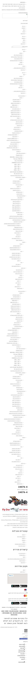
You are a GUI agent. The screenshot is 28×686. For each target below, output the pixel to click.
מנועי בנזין (18, 264)
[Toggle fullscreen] (24, 633)
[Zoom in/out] (23, 633)
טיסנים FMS (14, 105)
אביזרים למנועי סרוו (16, 238)
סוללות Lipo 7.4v (16, 203)
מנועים (21, 62)
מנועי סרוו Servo (19, 231)
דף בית (23, 26)
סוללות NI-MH (19, 212)
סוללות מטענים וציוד (18, 59)
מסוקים (20, 179)
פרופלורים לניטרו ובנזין (15, 142)
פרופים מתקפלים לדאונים (12, 140)
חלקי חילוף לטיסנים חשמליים (16, 120)
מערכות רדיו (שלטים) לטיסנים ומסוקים (12, 223)
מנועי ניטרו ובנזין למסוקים (14, 257)
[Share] (25, 633)
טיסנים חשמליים (16, 101)
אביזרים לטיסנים (18, 123)
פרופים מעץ (14, 136)
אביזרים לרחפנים (16, 190)
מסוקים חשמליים (16, 181)
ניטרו (21, 251)
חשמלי (21, 244)
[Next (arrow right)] (25, 635)
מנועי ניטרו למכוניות (16, 255)
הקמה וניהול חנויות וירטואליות (6, 627)
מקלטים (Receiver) (18, 227)
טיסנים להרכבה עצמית (15, 110)
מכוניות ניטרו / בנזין (18, 160)
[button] (23, 638)
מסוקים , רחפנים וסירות (20, 177)
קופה (24, 30)
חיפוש (26, 46)
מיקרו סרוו (18, 236)
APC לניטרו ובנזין (13, 144)
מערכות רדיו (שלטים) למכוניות (14, 225)
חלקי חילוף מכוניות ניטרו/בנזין (16, 175)
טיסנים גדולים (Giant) (15, 112)
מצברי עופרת (19, 214)
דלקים (18, 281)
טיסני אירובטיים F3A (15, 114)
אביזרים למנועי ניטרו (16, 259)
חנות (24, 51)
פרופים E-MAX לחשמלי (12, 138)
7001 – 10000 (17, 170)
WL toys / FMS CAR (18, 159)
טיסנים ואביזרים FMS (15, 103)
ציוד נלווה (20, 64)
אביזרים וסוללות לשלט (17, 229)
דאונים (18, 118)
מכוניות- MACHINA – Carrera (16, 157)
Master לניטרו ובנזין (13, 146)
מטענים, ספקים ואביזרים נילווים (16, 216)
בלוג (11, 613)
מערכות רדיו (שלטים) (18, 221)
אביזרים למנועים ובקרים (15, 249)
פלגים (18, 260)
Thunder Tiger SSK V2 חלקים (16, 172)
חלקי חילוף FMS (13, 107)
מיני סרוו (18, 234)
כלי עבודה (20, 277)
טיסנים (20, 53)
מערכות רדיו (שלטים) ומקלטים (16, 60)
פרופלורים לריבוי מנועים (15, 188)
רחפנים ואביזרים (19, 184)
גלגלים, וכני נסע (19, 122)
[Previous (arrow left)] (26, 635)
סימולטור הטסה (19, 240)
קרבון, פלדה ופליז (18, 273)
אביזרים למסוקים (16, 183)
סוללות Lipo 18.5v (16, 209)
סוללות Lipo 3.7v (16, 201)
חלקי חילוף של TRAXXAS (17, 162)
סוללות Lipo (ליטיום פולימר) (16, 199)
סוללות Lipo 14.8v (16, 207)
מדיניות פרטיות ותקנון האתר (19, 68)
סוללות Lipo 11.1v (16, 205)
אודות (24, 31)
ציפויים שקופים (16, 129)
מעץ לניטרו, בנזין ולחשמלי (12, 147)
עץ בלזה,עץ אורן (19, 270)
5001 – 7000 (17, 168)
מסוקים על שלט (6, 613)
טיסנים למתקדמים (16, 109)
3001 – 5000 (17, 166)
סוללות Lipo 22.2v (16, 210)
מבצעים (23, 28)
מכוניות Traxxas (19, 155)
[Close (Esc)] (26, 633)
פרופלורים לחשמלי (16, 133)
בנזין (21, 262)
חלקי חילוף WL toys (18, 173)
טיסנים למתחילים (16, 99)
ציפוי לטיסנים (19, 125)
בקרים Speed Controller (15, 247)
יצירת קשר (23, 33)
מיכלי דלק (18, 283)
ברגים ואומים (19, 288)
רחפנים (18, 186)
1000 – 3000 (17, 164)
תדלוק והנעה (17, 286)
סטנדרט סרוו (17, 233)
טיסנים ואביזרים (21, 96)
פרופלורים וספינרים (18, 131)
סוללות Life (20, 197)
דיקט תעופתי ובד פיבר (17, 272)
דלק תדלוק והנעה (18, 279)
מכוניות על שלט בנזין (13, 611)
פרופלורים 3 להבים (16, 149)
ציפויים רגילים (17, 127)
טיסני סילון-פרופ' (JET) (15, 116)
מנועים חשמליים (16, 246)
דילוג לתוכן (25, 637)
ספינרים (18, 151)
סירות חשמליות (19, 192)
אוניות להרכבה (19, 194)
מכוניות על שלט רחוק (18, 55)
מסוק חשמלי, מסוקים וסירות (16, 57)
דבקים (21, 275)
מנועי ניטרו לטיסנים (16, 253)
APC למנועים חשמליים (12, 135)
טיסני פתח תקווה (23, 611)
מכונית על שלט (14, 614)
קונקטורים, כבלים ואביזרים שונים (15, 218)
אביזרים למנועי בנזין (16, 266)
